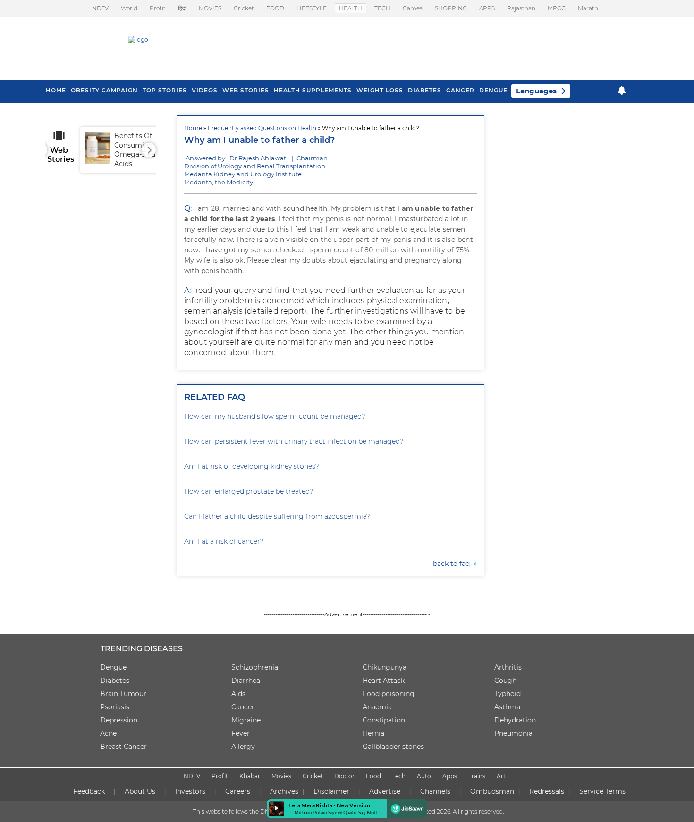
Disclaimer (331, 791)
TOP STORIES (165, 90)
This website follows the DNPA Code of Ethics (256, 811)
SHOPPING (451, 8)
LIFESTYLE (311, 8)
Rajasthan (521, 8)
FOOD (275, 8)
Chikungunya (384, 667)
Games (413, 8)
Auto (424, 776)
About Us (140, 791)
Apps (449, 776)
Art (501, 776)
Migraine (246, 720)
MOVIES (210, 8)
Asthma (507, 707)
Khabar (249, 776)
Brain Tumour (123, 693)
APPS (487, 8)
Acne (108, 733)
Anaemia (377, 707)
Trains (476, 776)
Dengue (493, 90)
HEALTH (350, 8)
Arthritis (508, 667)
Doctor (344, 776)
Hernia (373, 733)
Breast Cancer (123, 746)
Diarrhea (245, 680)
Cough (505, 680)
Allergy (243, 746)
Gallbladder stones (393, 746)
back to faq (453, 563)
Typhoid (507, 693)
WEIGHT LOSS (379, 90)
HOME (56, 90)
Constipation (384, 720)
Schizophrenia (254, 667)
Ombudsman (492, 791)
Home (193, 128)
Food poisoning (389, 693)
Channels (435, 791)
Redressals (546, 791)
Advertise (384, 791)
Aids (238, 693)
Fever (240, 733)
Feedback (89, 791)
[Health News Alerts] (622, 90)
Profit (158, 8)
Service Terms (602, 791)
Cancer (460, 90)
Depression (118, 720)
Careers (237, 791)
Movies (281, 776)
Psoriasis (114, 707)
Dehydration (515, 720)
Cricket (244, 8)
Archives (284, 791)
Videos (205, 90)
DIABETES (424, 90)
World (129, 8)
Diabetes (114, 680)
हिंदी (182, 8)
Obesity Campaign (104, 90)
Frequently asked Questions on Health (262, 128)
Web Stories (245, 90)
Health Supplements (313, 90)
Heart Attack (384, 680)
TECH (382, 8)
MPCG (557, 8)
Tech (399, 776)
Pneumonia (513, 733)
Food (373, 776)
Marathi (589, 8)
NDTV (100, 8)
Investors (190, 791)
